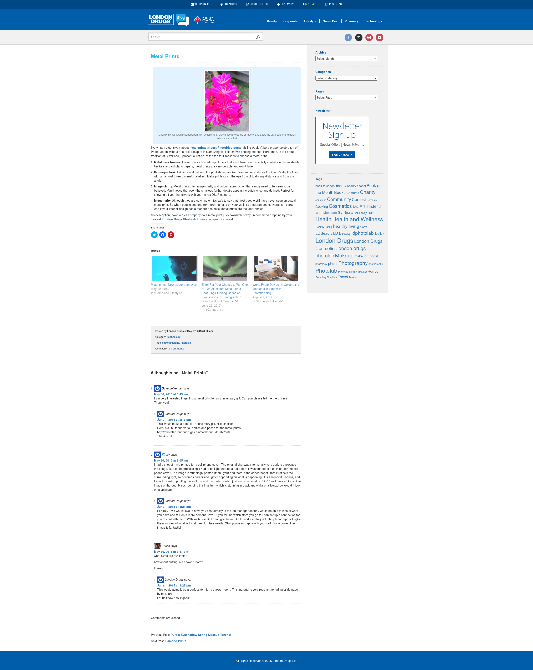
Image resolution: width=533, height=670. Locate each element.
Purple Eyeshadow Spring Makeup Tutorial (201, 635)
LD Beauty (342, 233)
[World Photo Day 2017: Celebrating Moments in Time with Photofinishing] (276, 268)
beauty (341, 185)
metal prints (198, 147)
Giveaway (359, 212)
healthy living (346, 226)
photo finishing (170, 342)
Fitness (333, 212)
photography (376, 264)
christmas (320, 200)
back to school (325, 185)
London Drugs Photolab (179, 219)
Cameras (352, 192)
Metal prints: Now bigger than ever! (174, 284)
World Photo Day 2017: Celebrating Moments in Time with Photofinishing (276, 288)
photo (332, 263)
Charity (368, 191)
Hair (370, 213)
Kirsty (166, 454)
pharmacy (321, 264)
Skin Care (332, 277)
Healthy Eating (323, 227)
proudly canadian (358, 271)
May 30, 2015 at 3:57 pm (171, 551)
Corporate (290, 21)
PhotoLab (335, 3)
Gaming (344, 212)
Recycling (320, 277)
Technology (373, 21)
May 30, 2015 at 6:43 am (171, 394)
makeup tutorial (366, 255)
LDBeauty (323, 233)
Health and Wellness (357, 219)
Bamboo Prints (175, 641)
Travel (343, 276)
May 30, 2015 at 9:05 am (171, 460)
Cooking (321, 206)
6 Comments (176, 348)
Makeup (344, 255)
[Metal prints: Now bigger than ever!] (174, 268)
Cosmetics (340, 205)
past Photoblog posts (226, 147)
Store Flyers (259, 3)
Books (340, 192)
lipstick (379, 233)
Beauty (272, 21)
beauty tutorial (356, 186)
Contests (372, 200)
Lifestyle (310, 21)
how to (363, 226)
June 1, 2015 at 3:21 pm (174, 506)
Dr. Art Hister (365, 206)
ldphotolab (362, 232)
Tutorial (353, 277)
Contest (359, 199)
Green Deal (330, 21)
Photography (353, 262)
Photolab (186, 342)
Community (339, 199)
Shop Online (203, 3)
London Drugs (334, 240)
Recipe (373, 271)
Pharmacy (287, 3)
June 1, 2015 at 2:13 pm (174, 419)
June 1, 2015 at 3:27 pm (174, 585)
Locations (230, 3)
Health (323, 219)
